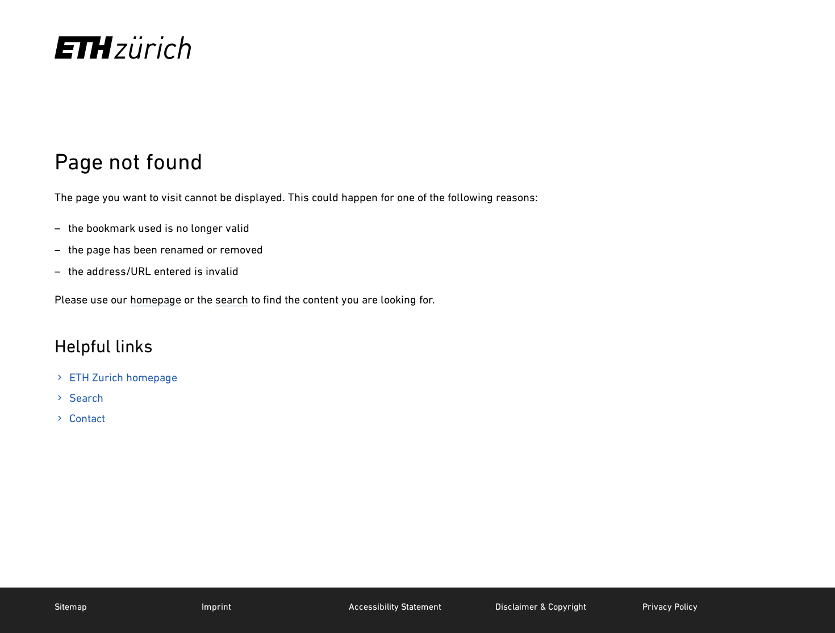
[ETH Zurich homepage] (123, 47)
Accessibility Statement (395, 606)
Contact (87, 418)
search (231, 299)
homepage (155, 299)
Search (86, 398)
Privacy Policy (670, 606)
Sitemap (71, 606)
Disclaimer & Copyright (540, 606)
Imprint (216, 606)
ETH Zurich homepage (123, 377)
